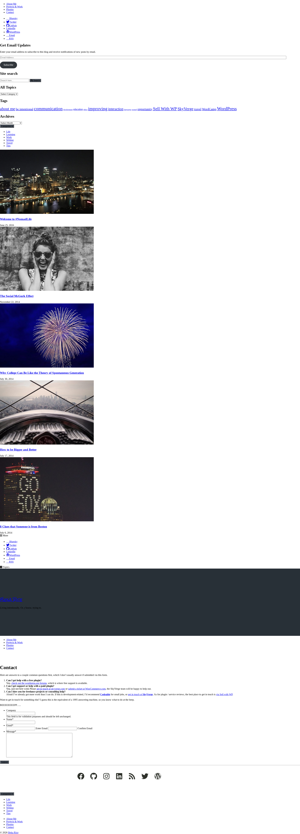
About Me (11, 4)
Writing (10, 140)
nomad (134, 109)
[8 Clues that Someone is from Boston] (47, 520)
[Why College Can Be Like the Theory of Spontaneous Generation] (47, 366)
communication (48, 108)
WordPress (14, 32)
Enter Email (42, 728)
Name (9, 719)
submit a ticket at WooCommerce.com (87, 688)
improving (98, 108)
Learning (10, 134)
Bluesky (13, 18)
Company (11, 710)
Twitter (12, 22)
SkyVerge (185, 109)
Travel (9, 143)
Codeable (105, 694)
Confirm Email (85, 728)
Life (8, 131)
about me (7, 109)
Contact (10, 12)
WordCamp (209, 109)
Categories (6, 126)
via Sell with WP (224, 694)
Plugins (10, 9)
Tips (8, 145)
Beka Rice (11, 599)
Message (11, 731)
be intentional (24, 109)
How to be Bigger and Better (18, 449)
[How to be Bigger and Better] (47, 443)
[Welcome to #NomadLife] (47, 213)
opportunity (145, 109)
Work (9, 137)
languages (127, 109)
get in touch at (140, 694)
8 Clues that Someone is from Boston (23, 526)
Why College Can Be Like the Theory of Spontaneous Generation (42, 372)
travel (197, 109)
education (78, 109)
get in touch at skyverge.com (51, 688)
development (68, 109)
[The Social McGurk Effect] (47, 290)
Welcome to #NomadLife (16, 219)
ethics (85, 109)
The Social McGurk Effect (16, 296)
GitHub (13, 25)
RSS (11, 38)
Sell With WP (165, 108)
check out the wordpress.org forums (29, 683)
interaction (115, 109)
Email (12, 35)
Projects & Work (14, 6)
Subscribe (8, 65)
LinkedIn (10, 28)
